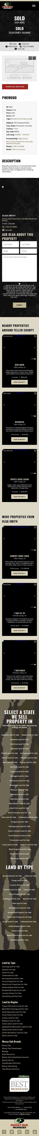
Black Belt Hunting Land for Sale (15, 1009)
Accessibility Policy (21, 1109)
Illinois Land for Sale (10, 758)
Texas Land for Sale (10, 845)
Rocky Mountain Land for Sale (14, 1012)
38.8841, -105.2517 (22, 134)
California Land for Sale (19, 744)
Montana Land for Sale (19, 794)
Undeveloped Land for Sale (19, 926)
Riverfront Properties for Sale (19, 917)
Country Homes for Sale (19, 885)
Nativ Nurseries (8, 1054)
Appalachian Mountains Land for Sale (17, 1027)
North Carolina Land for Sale (19, 813)
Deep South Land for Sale (12, 1030)
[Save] (30, 58)
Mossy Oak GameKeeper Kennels (15, 1057)
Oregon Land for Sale (19, 822)
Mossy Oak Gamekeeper (12, 1048)
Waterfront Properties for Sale (19, 935)
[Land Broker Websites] (25, 1114)
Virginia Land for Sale (28, 845)
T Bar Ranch (19, 670)
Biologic (5, 1051)
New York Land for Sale (19, 808)
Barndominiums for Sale (12, 876)
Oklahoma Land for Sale (28, 817)
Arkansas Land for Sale (19, 739)
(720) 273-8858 (18, 146)
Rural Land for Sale (10, 921)
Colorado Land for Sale (19, 748)
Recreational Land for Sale (19, 908)
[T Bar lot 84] (19, 596)
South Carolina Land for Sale (19, 831)
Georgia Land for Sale (29, 753)
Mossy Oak (6, 1045)
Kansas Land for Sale (28, 762)
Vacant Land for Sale (19, 931)
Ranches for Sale (29, 899)
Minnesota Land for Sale (19, 781)
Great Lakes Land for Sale (12, 1024)
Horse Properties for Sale (19, 894)
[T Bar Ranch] (19, 653)
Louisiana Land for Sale (19, 771)
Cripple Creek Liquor (19, 479)
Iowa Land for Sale (10, 762)
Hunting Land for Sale (11, 899)
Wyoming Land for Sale (19, 858)
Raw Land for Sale (19, 903)
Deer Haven (19, 365)
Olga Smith (23, 138)
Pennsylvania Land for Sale (19, 826)
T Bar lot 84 (19, 613)
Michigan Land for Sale (20, 776)
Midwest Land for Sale (11, 1021)
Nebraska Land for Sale (19, 799)
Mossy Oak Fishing (9, 1066)
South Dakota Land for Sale (20, 835)
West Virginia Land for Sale (19, 849)
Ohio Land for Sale (8, 817)
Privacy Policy (23, 297)
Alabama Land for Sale (10, 735)
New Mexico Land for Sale (19, 803)
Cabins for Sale (30, 876)
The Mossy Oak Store (10, 1069)
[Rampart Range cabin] (19, 539)
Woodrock (19, 422)
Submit (19, 305)
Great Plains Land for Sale (12, 1015)
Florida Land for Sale (9, 753)
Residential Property (20, 119)
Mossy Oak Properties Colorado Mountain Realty (19, 142)
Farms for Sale (29, 889)
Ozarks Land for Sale (10, 1018)
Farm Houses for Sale (12, 889)
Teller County (15, 33)
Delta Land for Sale (9, 1035)
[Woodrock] (19, 405)
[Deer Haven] (19, 348)
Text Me (8, 230)
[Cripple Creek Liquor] (19, 462)
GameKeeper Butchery (11, 1063)
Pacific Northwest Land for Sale (14, 1033)
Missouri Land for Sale (19, 790)
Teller (15, 129)
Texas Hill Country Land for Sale (15, 1006)
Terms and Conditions (13, 1107)
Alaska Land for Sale (30, 735)
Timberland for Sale (28, 921)
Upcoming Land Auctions (12, 996)
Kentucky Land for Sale (19, 767)
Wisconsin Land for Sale (19, 854)
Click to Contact (18, 149)
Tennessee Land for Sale (20, 840)
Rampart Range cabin (19, 556)
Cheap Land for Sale (20, 880)
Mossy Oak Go (8, 1060)
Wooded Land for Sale (19, 940)
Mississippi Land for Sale (19, 785)
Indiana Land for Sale (28, 758)
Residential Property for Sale (19, 912)
